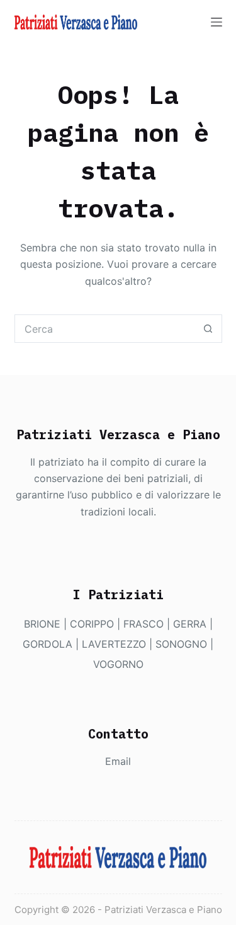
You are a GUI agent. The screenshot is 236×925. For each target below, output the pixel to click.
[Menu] (216, 22)
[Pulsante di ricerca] (208, 328)
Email (118, 761)
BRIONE (42, 624)
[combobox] (104, 328)
